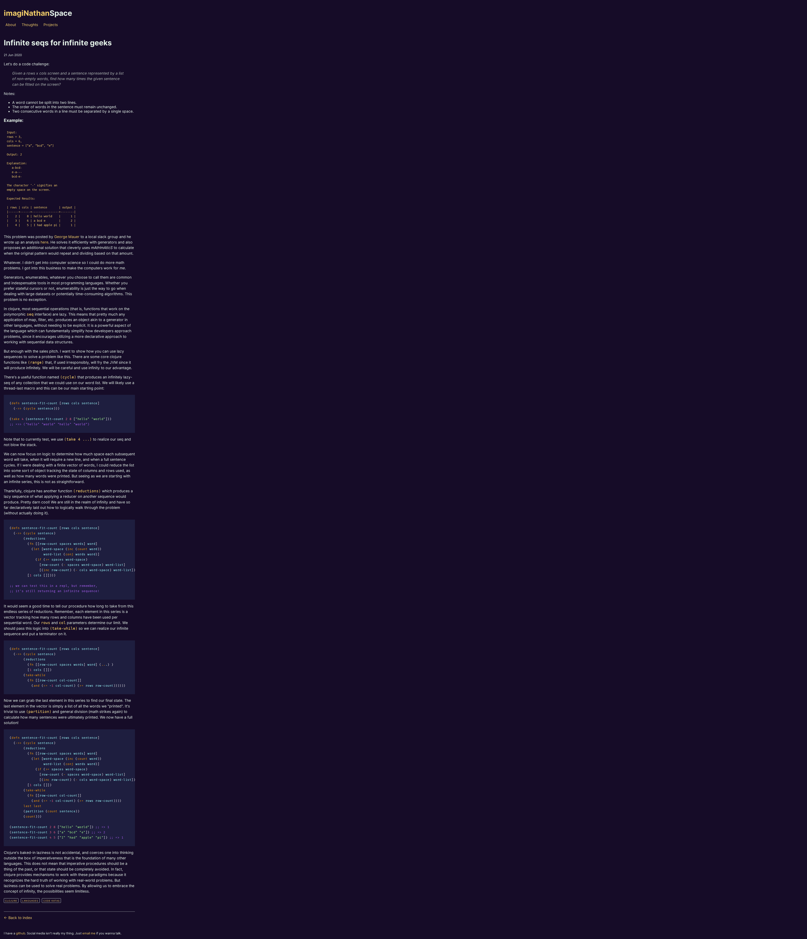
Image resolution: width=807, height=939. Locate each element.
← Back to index (18, 917)
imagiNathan (38, 13)
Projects (51, 25)
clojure (11, 900)
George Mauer (66, 236)
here (44, 242)
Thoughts (30, 25)
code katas (51, 900)
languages (30, 900)
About (10, 25)
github (20, 933)
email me (88, 933)
